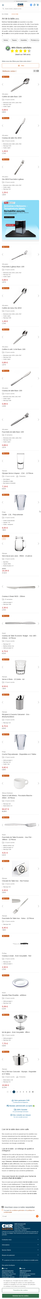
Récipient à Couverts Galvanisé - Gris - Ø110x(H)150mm (16, 716)
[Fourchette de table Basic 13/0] (20, 419)
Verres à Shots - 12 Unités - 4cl (13, 679)
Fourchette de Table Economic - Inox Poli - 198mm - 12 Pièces (17, 838)
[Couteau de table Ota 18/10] (20, 125)
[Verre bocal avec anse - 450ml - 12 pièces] (20, 543)
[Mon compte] (31, 5)
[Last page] (32, 1091)
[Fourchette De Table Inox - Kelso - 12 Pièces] (20, 906)
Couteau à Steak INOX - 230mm (13, 596)
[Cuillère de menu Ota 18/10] (20, 295)
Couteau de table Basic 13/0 (12, 391)
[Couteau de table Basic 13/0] (20, 378)
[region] (20, 1288)
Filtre (22, 65)
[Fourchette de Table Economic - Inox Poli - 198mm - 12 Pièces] (20, 825)
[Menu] (3, 5)
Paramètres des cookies (20, 1290)
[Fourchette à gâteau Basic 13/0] (20, 254)
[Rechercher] (3, 8)
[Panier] (37, 5)
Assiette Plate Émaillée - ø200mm (14, 995)
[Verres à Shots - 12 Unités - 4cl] (20, 667)
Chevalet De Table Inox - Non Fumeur (15, 881)
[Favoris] (34, 5)
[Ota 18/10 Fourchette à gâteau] (20, 167)
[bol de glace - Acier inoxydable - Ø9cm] (20, 1022)
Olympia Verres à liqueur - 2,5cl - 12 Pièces (17, 473)
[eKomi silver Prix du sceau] (7, 48)
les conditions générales (17, 1210)
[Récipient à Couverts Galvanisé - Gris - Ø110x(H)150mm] (20, 702)
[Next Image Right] (38, 84)
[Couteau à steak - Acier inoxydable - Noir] (20, 943)
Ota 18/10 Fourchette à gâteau (13, 179)
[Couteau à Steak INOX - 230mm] (20, 586)
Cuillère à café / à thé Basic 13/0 (13, 349)
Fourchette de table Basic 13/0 (13, 432)
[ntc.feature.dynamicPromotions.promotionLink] (20, 221)
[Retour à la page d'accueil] (20, 5)
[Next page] (29, 1091)
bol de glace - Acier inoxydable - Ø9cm (16, 1032)
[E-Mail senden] (37, 1216)
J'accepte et (19, 1211)
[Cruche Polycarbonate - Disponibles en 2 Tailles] (20, 742)
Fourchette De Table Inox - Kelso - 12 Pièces (18, 918)
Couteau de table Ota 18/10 (11, 138)
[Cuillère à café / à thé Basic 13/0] (20, 337)
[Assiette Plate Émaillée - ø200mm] (20, 983)
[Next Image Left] (2, 84)
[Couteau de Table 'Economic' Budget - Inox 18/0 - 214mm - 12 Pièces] (20, 623)
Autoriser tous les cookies (20, 1296)
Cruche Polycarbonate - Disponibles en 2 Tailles (19, 754)
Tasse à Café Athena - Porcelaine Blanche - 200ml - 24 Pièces (17, 797)
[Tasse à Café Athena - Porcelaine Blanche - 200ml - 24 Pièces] (20, 783)
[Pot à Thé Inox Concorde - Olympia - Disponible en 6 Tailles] (20, 1059)
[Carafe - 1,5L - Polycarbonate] (20, 502)
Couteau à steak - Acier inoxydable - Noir (16, 956)
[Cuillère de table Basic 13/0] (20, 84)
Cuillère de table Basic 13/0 (12, 97)
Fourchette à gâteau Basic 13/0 (13, 267)
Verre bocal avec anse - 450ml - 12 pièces (17, 556)
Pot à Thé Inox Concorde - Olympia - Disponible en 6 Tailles (19, 1073)
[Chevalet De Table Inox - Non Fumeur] (20, 868)
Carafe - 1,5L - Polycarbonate (12, 515)
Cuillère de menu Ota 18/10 (11, 308)
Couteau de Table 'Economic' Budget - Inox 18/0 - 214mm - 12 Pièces (19, 637)
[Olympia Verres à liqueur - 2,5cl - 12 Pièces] (20, 461)
